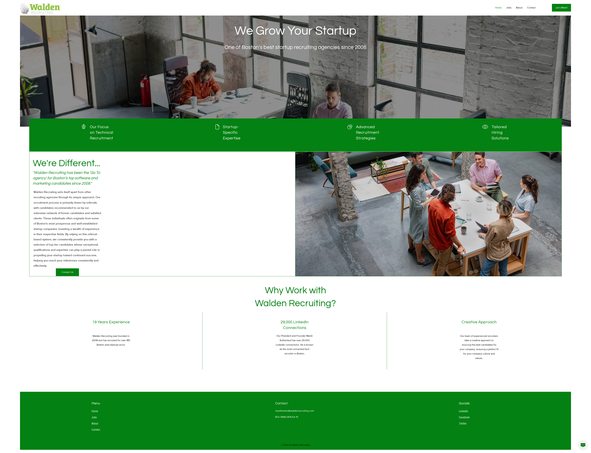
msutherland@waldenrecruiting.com (294, 410)
